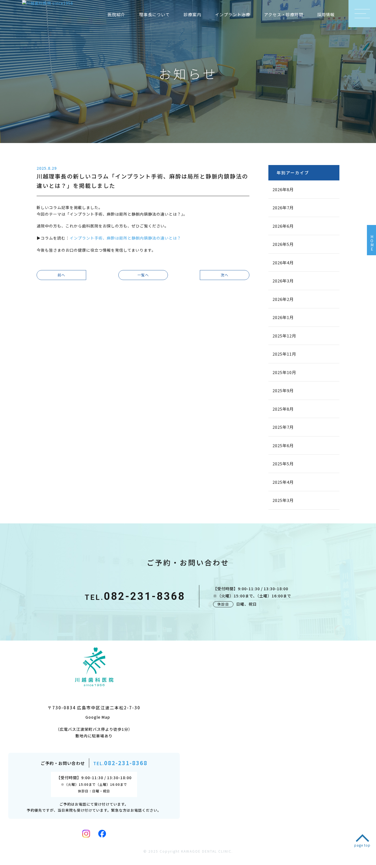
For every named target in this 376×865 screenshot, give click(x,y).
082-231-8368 (135, 596)
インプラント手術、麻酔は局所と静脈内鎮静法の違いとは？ (125, 238)
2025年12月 (284, 336)
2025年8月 (283, 409)
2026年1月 (283, 317)
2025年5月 (283, 463)
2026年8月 (283, 189)
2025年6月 (283, 445)
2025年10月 (284, 372)
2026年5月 (283, 244)
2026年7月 (283, 207)
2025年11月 (284, 354)
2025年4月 (283, 482)
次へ (224, 275)
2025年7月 (283, 427)
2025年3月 (283, 500)
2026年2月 (283, 299)
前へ (61, 275)
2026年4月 (283, 262)
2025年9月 (283, 390)
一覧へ (143, 275)
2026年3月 (283, 281)
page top (362, 845)
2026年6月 (283, 226)
